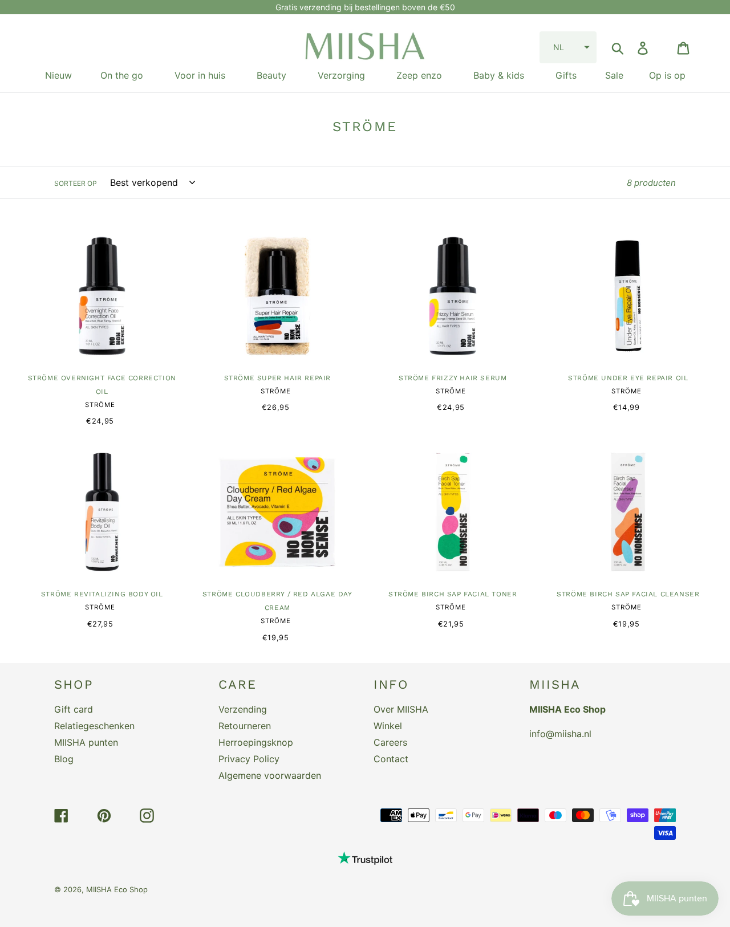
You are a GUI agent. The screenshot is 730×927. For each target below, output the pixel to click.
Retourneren (244, 725)
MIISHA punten (86, 742)
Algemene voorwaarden (269, 775)
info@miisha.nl (560, 733)
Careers (390, 742)
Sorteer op (75, 183)
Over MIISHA (401, 709)
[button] (568, 47)
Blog (64, 759)
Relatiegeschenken (94, 725)
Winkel (388, 725)
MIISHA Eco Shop (117, 889)
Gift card (73, 709)
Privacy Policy (248, 759)
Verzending (242, 709)
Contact (391, 759)
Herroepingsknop (255, 742)
